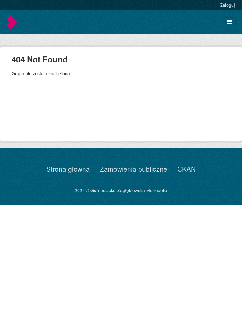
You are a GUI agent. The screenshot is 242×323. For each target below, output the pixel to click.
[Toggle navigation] (229, 21)
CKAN (186, 168)
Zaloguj (227, 5)
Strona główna (68, 168)
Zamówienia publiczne (133, 168)
